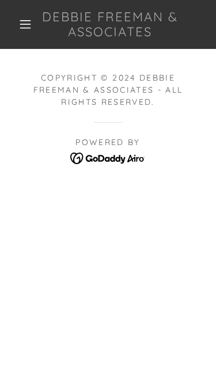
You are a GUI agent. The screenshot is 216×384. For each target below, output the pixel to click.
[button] (25, 24)
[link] (110, 24)
